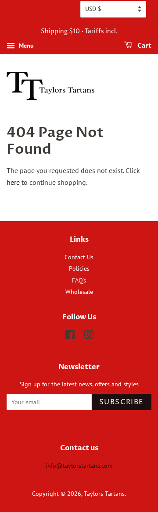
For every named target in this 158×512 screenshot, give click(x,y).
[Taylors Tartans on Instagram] (88, 336)
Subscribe (121, 402)
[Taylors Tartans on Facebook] (70, 336)
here (13, 182)
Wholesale (79, 292)
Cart (143, 46)
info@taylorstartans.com (79, 466)
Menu (25, 45)
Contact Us (79, 257)
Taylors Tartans (104, 494)
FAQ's (79, 280)
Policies (79, 268)
